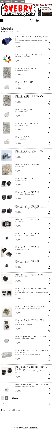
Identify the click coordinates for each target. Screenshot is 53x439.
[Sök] (50, 404)
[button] (32, 20)
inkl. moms (16, 410)
